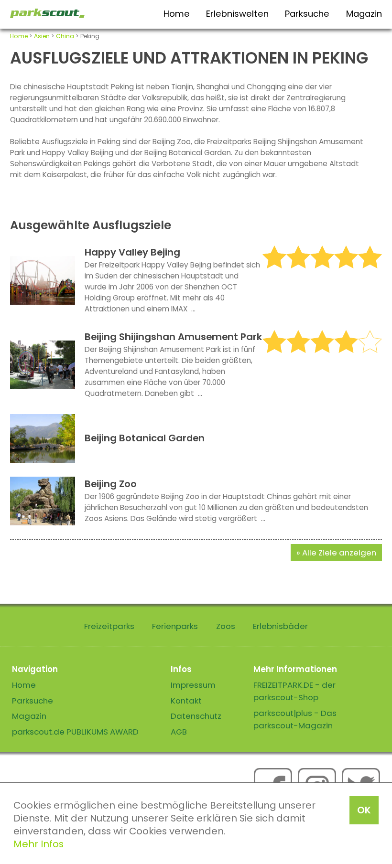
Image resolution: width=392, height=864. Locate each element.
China (65, 36)
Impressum (193, 685)
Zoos (225, 626)
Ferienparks (175, 626)
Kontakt (186, 700)
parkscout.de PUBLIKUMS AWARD (75, 731)
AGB (179, 731)
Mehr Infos (38, 844)
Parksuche (307, 14)
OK (364, 810)
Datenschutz (196, 716)
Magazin (364, 14)
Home (176, 14)
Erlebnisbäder (280, 626)
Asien (42, 36)
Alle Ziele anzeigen (339, 552)
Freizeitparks (109, 626)
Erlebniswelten (237, 14)
